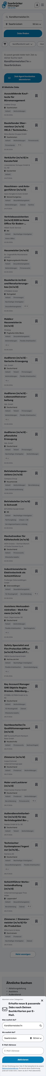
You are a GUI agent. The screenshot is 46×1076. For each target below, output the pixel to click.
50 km (36, 1038)
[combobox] (22, 1025)
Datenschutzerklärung (10, 1068)
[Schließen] (42, 1000)
